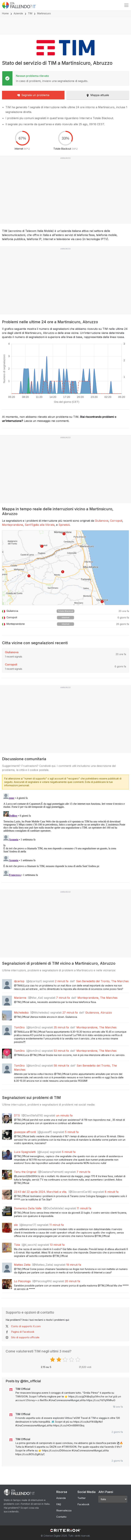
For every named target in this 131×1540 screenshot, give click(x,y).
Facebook (83, 1504)
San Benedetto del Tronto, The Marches (102, 981)
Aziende (18, 13)
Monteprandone (12, 524)
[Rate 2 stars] (59, 1359)
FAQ (58, 1504)
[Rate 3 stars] (65, 1359)
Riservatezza (63, 1510)
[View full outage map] (65, 567)
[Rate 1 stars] (53, 1359)
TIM (30, 13)
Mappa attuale (99, 95)
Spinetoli (64, 524)
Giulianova (101, 520)
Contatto (61, 1516)
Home (5, 13)
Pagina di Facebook (22, 1331)
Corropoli (116, 520)
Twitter (81, 1498)
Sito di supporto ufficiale (25, 1337)
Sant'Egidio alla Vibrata (39, 524)
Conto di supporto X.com (26, 1326)
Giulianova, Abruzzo (98, 1012)
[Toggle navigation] (126, 5)
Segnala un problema (35, 95)
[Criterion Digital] (65, 1530)
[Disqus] (65, 834)
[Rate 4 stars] (72, 1359)
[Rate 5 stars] (78, 1359)
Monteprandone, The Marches (97, 997)
